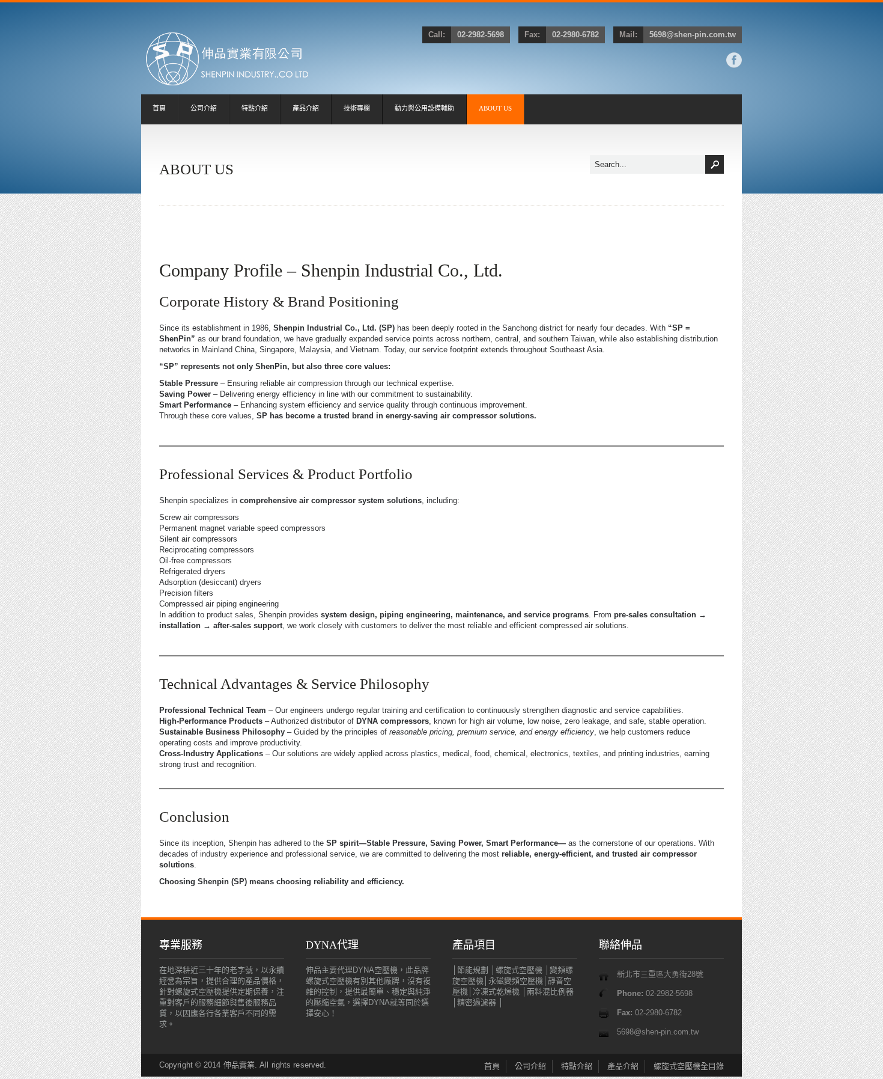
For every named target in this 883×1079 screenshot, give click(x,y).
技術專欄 (357, 108)
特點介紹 (254, 108)
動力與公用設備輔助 (424, 108)
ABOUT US (495, 108)
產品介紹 (306, 108)
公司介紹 (203, 108)
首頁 (159, 108)
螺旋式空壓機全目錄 (689, 1066)
